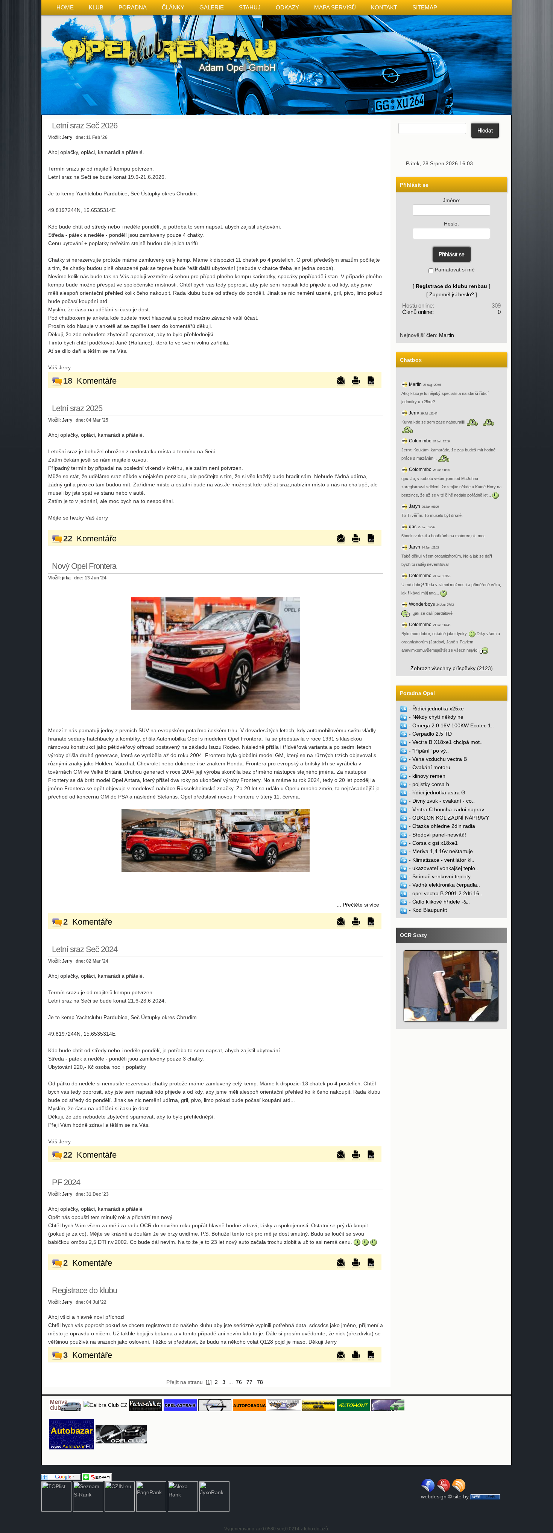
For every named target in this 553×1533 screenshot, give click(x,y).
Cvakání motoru (431, 767)
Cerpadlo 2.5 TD (432, 734)
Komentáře (97, 381)
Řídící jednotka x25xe (438, 709)
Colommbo (420, 440)
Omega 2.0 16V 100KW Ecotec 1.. (453, 725)
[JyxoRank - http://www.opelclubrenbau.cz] (214, 1496)
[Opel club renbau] (215, 653)
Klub (96, 7)
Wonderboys (422, 604)
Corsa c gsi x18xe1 (435, 843)
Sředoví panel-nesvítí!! (439, 835)
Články (173, 7)
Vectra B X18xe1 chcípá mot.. (447, 742)
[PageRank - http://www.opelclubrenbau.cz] (151, 1496)
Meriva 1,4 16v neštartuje (442, 851)
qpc (412, 526)
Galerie (211, 7)
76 (239, 1382)
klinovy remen (428, 776)
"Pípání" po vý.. (430, 751)
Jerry (67, 137)
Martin (446, 335)
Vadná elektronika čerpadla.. (446, 885)
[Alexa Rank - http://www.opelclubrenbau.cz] (183, 1496)
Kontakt (384, 7)
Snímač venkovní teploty (441, 876)
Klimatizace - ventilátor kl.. (443, 860)
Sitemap (424, 7)
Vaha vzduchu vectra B (439, 759)
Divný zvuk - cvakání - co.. (443, 801)
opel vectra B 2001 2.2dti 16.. (447, 893)
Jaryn (414, 506)
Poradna (132, 7)
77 (249, 1382)
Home (65, 7)
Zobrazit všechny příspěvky (443, 668)
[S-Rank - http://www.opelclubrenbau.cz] (88, 1496)
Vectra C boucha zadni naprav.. (449, 809)
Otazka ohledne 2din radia (443, 826)
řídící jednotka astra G (438, 792)
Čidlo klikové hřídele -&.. (441, 902)
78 (260, 1382)
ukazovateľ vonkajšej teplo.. (445, 868)
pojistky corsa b (430, 784)
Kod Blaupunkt (429, 910)
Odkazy (287, 7)
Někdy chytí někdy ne (437, 717)
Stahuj (250, 7)
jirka (66, 578)
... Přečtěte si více (358, 905)
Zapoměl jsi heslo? (451, 294)
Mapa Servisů (335, 7)
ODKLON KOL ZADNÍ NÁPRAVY (450, 818)
